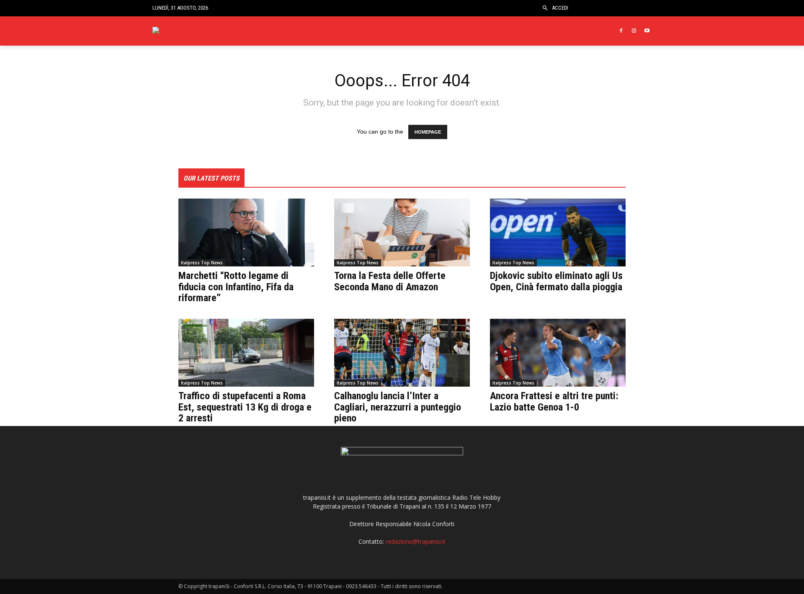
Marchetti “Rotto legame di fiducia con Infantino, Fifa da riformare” (236, 287)
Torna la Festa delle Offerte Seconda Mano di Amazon (390, 281)
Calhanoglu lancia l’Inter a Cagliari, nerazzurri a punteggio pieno (397, 407)
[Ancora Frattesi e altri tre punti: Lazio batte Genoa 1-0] (558, 353)
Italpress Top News (202, 263)
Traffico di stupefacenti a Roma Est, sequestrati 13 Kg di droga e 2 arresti (245, 407)
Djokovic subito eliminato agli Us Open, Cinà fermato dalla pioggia (556, 281)
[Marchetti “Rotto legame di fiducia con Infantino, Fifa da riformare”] (246, 232)
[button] (545, 8)
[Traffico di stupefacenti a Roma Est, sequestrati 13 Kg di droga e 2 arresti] (246, 353)
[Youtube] (647, 31)
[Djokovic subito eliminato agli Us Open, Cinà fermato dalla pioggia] (558, 232)
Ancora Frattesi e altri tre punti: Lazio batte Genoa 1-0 (554, 401)
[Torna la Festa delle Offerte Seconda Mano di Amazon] (402, 232)
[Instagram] (634, 31)
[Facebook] (621, 31)
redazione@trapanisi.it (416, 541)
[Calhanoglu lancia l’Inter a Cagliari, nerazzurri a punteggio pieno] (402, 353)
